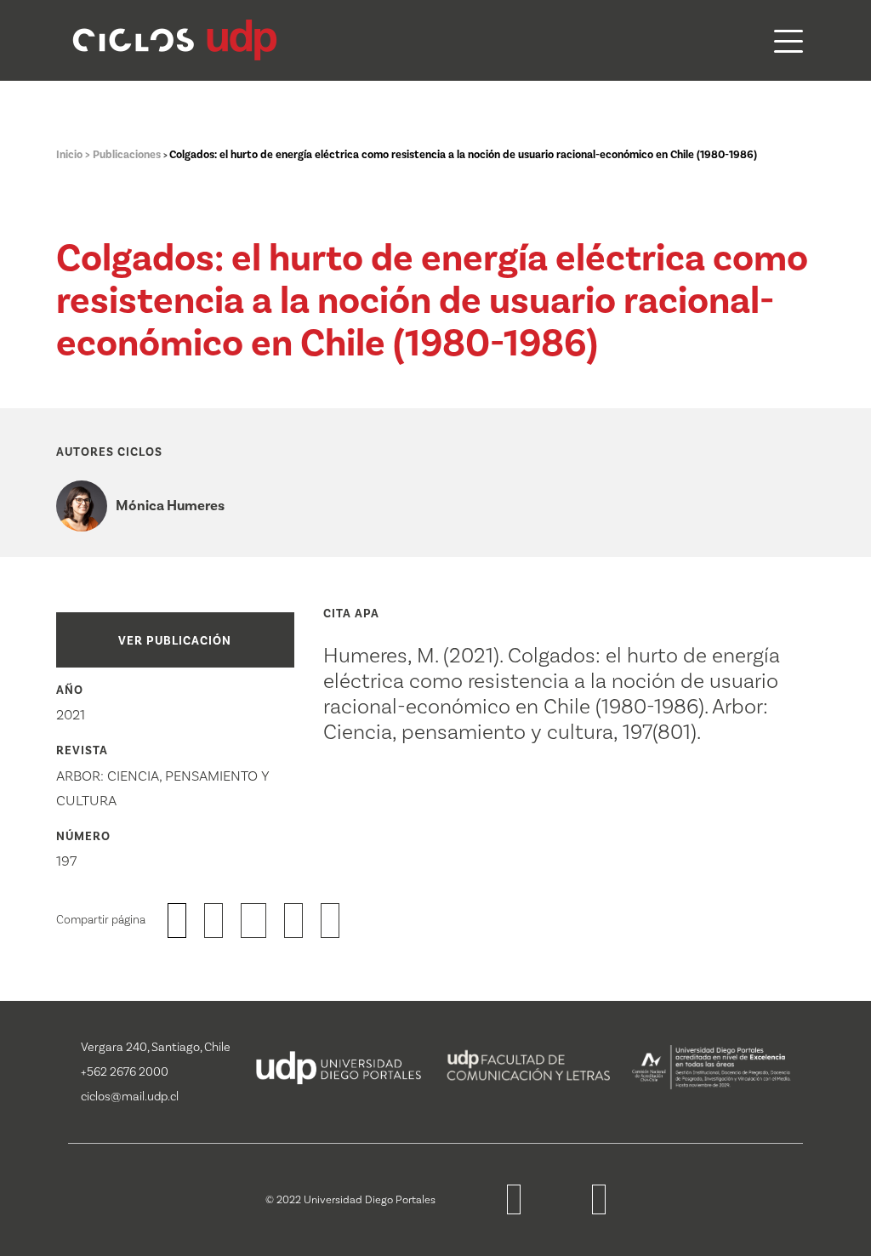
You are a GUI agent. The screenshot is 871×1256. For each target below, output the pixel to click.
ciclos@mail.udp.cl (130, 1096)
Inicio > (74, 155)
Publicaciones (128, 155)
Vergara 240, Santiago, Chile (156, 1047)
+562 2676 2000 (124, 1072)
